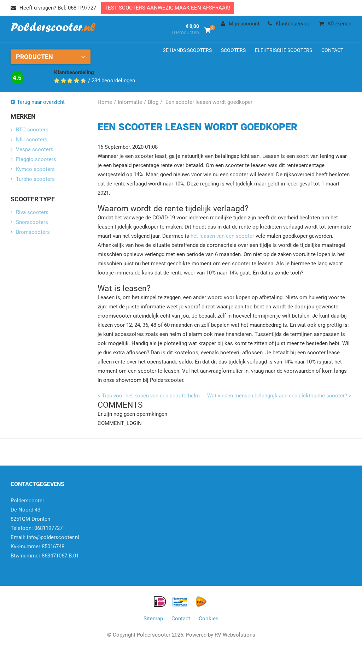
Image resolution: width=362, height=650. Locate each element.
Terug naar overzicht (41, 102)
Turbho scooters (35, 179)
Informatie (130, 102)
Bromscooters (33, 232)
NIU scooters (31, 139)
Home (105, 102)
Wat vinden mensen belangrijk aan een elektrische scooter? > (279, 395)
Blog (153, 102)
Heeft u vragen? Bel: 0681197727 (57, 8)
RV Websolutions (235, 635)
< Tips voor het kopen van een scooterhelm (149, 395)
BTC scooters (32, 129)
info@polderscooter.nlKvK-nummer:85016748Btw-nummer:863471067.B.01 (45, 546)
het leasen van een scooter (222, 236)
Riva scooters (32, 212)
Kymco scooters (35, 169)
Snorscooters (32, 222)
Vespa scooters (34, 149)
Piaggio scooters (36, 159)
